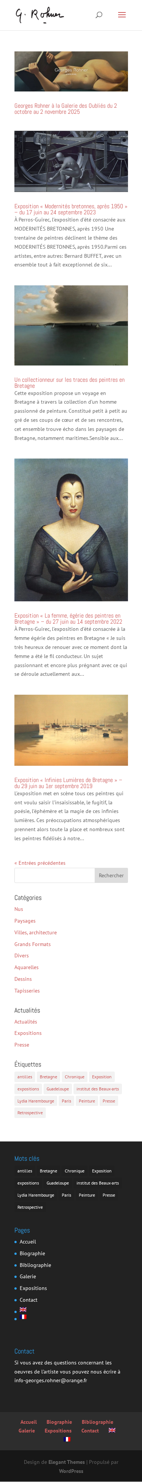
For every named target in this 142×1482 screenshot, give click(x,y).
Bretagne (48, 1076)
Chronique (74, 1076)
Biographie (32, 1253)
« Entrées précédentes (40, 862)
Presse (21, 1044)
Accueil (28, 1241)
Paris (66, 1101)
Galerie (28, 1276)
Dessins (23, 979)
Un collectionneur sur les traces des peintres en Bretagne (69, 383)
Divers (21, 955)
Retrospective (30, 1112)
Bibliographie (35, 1265)
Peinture (87, 1101)
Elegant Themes (66, 1462)
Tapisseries (27, 990)
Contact (28, 1299)
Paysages (25, 920)
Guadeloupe (58, 1089)
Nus (18, 909)
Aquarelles (26, 967)
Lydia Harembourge (35, 1101)
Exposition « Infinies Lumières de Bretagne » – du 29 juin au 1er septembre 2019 (68, 783)
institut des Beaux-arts (97, 1089)
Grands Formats (32, 944)
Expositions (28, 1033)
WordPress (71, 1471)
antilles (24, 1076)
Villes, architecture (35, 932)
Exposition (102, 1076)
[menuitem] (35, 1309)
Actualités (25, 1021)
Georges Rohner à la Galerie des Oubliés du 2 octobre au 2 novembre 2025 (65, 109)
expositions (28, 1089)
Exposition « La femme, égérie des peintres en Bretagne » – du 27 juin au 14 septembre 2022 (68, 619)
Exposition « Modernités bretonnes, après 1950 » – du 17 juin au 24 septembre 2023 (71, 209)
